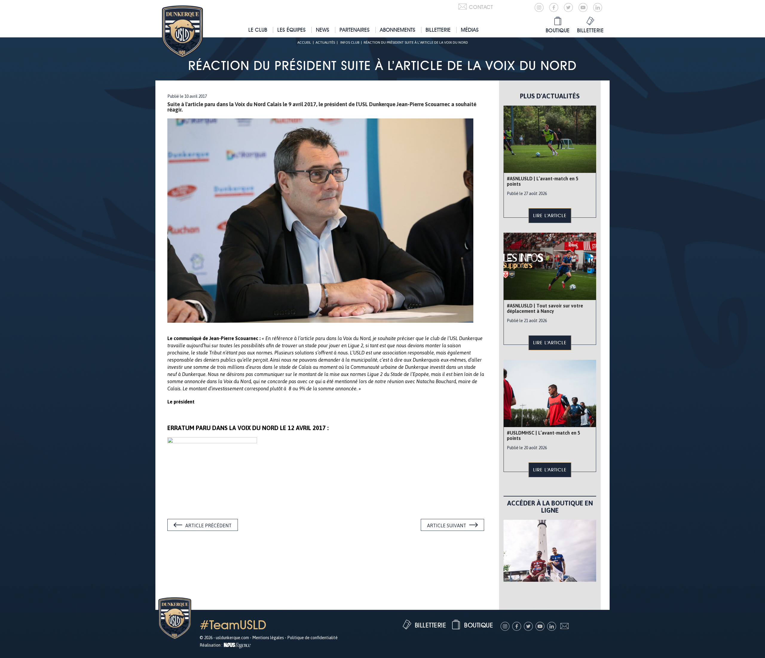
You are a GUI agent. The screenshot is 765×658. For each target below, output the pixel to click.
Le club (257, 30)
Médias (470, 30)
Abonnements (397, 30)
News (322, 30)
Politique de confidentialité (312, 637)
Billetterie (438, 30)
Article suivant (446, 525)
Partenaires (354, 30)
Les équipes (291, 30)
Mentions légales (268, 637)
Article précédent (208, 525)
